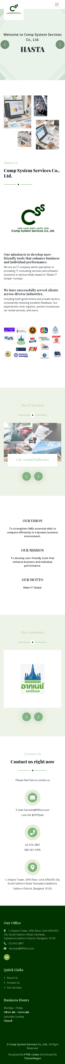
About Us (12, 978)
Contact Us (13, 982)
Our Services (14, 987)
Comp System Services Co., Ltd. (28, 1044)
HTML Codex (31, 1054)
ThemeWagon (32, 1058)
